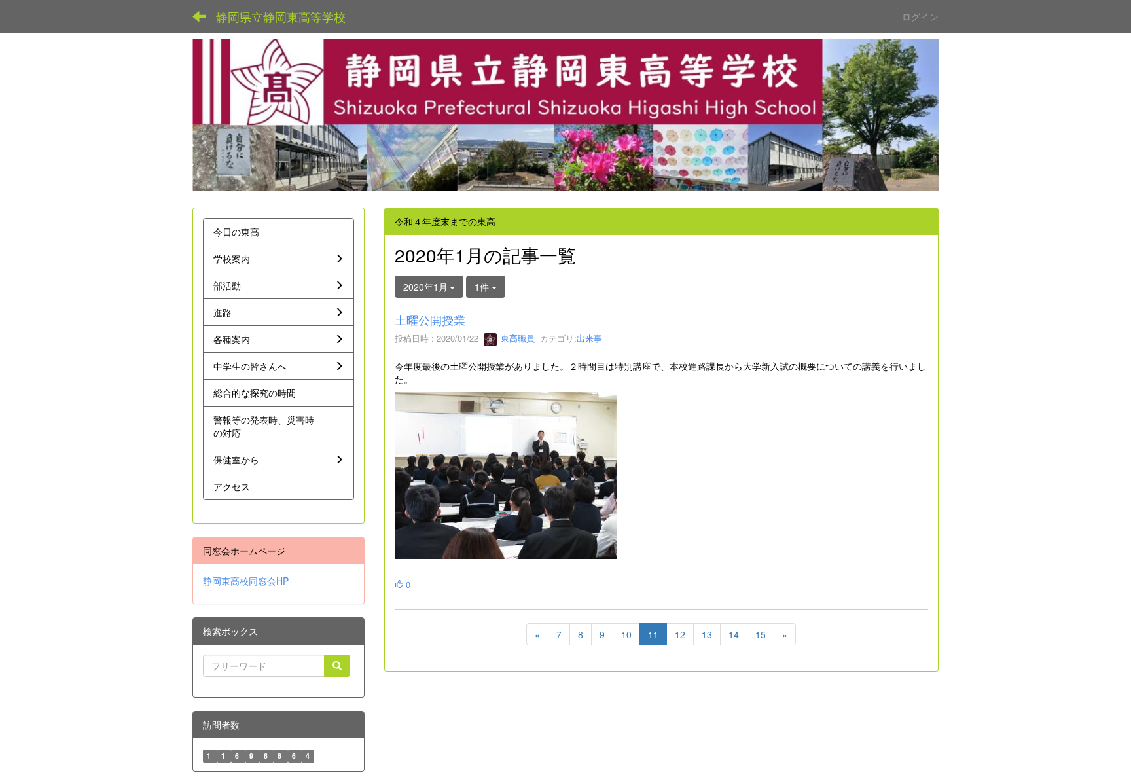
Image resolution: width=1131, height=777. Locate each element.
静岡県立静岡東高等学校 (281, 16)
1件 (483, 286)
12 (680, 634)
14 (733, 634)
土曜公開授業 (430, 319)
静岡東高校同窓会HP (246, 580)
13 (707, 634)
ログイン (920, 16)
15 (760, 634)
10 (626, 634)
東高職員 (516, 338)
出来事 (589, 338)
